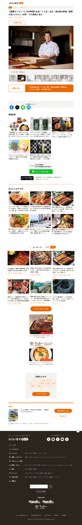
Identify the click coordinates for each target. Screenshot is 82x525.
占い (26, 465)
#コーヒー (55, 303)
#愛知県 (33, 386)
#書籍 (39, 386)
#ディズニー (33, 303)
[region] (41, 54)
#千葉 (39, 303)
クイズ (31, 465)
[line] (53, 439)
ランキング (14, 449)
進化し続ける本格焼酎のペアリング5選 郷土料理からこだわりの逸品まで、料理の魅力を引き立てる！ (62, 231)
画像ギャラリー (23, 7)
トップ (13, 445)
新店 (35, 453)
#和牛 (15, 303)
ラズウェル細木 (39, 473)
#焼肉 (19, 303)
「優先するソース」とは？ (42, 179)
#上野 (15, 17)
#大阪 (42, 380)
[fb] (58, 439)
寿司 (26, 457)
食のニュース (28, 453)
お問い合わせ (47, 515)
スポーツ (44, 465)
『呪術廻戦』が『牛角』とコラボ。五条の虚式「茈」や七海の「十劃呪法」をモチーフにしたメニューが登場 (19, 134)
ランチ (52, 457)
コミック (14, 473)
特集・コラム (15, 465)
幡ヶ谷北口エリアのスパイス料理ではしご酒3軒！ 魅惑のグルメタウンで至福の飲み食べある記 (19, 231)
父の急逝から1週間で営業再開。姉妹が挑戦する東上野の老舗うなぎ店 (18, 269)
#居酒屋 (48, 383)
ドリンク (56, 477)
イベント (40, 453)
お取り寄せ (14, 477)
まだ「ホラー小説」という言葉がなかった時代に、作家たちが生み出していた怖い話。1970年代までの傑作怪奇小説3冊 (19, 208)
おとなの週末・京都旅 (30, 469)
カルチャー (60, 465)
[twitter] (49, 439)
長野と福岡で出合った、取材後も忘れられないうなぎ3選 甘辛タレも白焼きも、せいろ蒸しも (62, 209)
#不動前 (41, 383)
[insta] (67, 439)
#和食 (20, 17)
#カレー (51, 386)
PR (45, 453)
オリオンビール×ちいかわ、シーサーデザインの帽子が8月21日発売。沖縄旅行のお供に (19, 157)
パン (48, 457)
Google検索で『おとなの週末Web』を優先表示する (48, 177)
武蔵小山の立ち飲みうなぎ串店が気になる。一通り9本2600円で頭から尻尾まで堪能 (40, 270)
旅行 (12, 469)
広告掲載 (64, 515)
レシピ (67, 465)
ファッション (52, 465)
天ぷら (36, 457)
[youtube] (62, 439)
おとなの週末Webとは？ (22, 515)
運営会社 (56, 515)
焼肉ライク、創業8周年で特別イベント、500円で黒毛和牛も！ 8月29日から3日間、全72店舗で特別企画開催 (18, 298)
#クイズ (44, 386)
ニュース (15, 7)
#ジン (42, 389)
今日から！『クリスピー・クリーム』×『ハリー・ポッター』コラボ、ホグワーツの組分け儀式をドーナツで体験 (62, 135)
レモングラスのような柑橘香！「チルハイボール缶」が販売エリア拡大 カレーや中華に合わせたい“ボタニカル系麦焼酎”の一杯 (40, 134)
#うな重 (15, 273)
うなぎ (31, 457)
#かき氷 (10, 17)
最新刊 (13, 481)
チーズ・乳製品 (48, 477)
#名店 (65, 275)
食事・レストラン (16, 457)
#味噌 (53, 383)
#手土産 (48, 380)
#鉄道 (43, 303)
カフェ (58, 457)
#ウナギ (10, 273)
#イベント (10, 303)
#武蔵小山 (38, 274)
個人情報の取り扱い (36, 515)
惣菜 (35, 477)
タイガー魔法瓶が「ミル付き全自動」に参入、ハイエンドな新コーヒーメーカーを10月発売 (63, 298)
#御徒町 (20, 273)
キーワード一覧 (41, 491)
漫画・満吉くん (49, 473)
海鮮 (30, 477)
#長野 (54, 277)
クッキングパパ (29, 473)
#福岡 (69, 275)
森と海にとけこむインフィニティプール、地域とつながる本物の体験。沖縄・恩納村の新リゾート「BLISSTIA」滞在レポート (40, 231)
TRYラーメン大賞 (16, 461)
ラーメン (42, 457)
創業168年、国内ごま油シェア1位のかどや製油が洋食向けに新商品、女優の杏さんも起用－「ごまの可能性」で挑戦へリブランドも (40, 157)
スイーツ (64, 457)
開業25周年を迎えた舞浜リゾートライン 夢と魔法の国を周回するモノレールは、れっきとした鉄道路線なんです (40, 298)
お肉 (26, 477)
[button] (10, 47)
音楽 (39, 465)
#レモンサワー (33, 383)
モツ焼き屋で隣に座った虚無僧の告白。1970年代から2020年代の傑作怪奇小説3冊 (40, 208)
